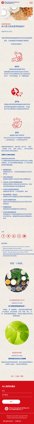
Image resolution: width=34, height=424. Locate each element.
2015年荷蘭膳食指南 (9, 199)
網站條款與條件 (8, 421)
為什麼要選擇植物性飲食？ (17, 306)
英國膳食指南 (7, 207)
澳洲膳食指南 (7, 170)
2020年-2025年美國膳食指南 (12, 182)
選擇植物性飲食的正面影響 (17, 359)
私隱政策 (18, 421)
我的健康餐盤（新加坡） (10, 194)
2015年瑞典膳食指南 (9, 212)
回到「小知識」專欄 (17, 376)
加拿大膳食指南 (8, 177)
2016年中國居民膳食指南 (11, 189)
